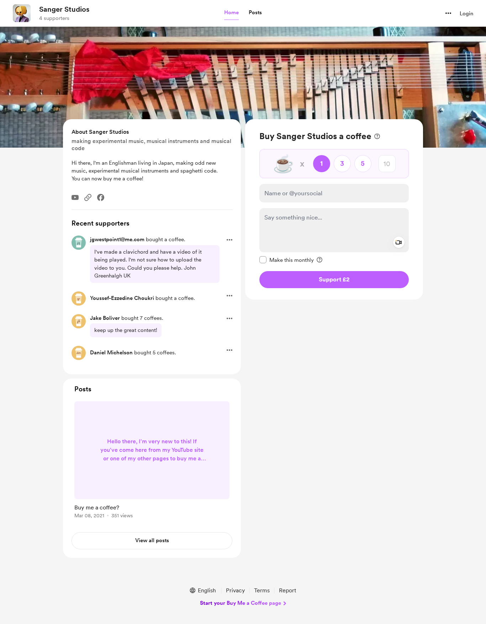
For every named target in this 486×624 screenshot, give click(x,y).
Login (466, 13)
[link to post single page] (152, 461)
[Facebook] (100, 197)
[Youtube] (75, 197)
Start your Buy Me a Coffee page (240, 603)
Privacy (235, 590)
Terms (262, 590)
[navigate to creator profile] (22, 13)
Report (287, 590)
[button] (231, 12)
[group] (152, 461)
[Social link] (87, 197)
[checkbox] (286, 259)
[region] (334, 209)
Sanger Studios (64, 9)
